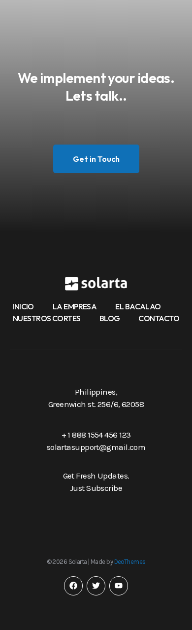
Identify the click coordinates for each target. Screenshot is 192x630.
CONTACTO (158, 318)
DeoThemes (130, 561)
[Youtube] (118, 585)
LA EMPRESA (74, 306)
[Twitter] (96, 585)
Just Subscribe (96, 488)
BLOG (109, 318)
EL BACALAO (137, 306)
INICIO (23, 306)
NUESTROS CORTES (47, 318)
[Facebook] (73, 585)
